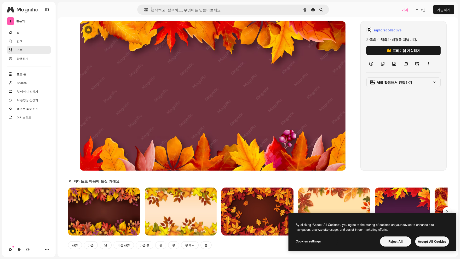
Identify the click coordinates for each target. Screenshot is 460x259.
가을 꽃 (144, 245)
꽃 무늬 (190, 245)
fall (106, 245)
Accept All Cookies (432, 241)
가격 (405, 9)
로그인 (420, 9)
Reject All (395, 241)
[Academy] (19, 249)
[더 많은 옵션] (428, 64)
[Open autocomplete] (144, 10)
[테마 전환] (28, 249)
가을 (91, 245)
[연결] (10, 249)
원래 (107, 30)
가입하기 (443, 9)
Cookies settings (308, 241)
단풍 (75, 245)
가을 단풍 (124, 245)
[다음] (447, 211)
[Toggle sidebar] (47, 9)
